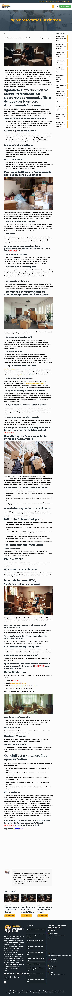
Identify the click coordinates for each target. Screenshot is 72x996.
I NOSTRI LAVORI (50, 1)
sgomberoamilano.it (44, 993)
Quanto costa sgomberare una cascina (61, 46)
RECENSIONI (59, 1)
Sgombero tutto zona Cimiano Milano (44, 909)
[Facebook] (5, 982)
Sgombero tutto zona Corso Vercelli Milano (28, 909)
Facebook (18, 829)
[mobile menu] (53, 6)
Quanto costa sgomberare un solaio (60, 101)
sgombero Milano (13, 939)
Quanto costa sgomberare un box (60, 70)
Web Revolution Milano (57, 991)
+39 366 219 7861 (52, 962)
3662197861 (66, 6)
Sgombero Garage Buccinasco (35, 383)
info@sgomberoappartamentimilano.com (59, 955)
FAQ (68, 1)
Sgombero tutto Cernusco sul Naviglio (11, 909)
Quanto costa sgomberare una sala (61, 109)
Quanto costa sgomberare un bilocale (60, 116)
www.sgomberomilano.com (58, 993)
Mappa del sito (23, 993)
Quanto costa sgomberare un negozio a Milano (61, 93)
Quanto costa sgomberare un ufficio (60, 54)
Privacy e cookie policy (12, 993)
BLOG (64, 1)
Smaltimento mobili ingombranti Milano (60, 78)
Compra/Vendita (33, 993)
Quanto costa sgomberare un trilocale (60, 124)
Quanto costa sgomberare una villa (61, 38)
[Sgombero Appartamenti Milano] (6, 6)
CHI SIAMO (41, 1)
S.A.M (15, 38)
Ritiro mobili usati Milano (61, 86)
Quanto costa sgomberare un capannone (60, 62)
